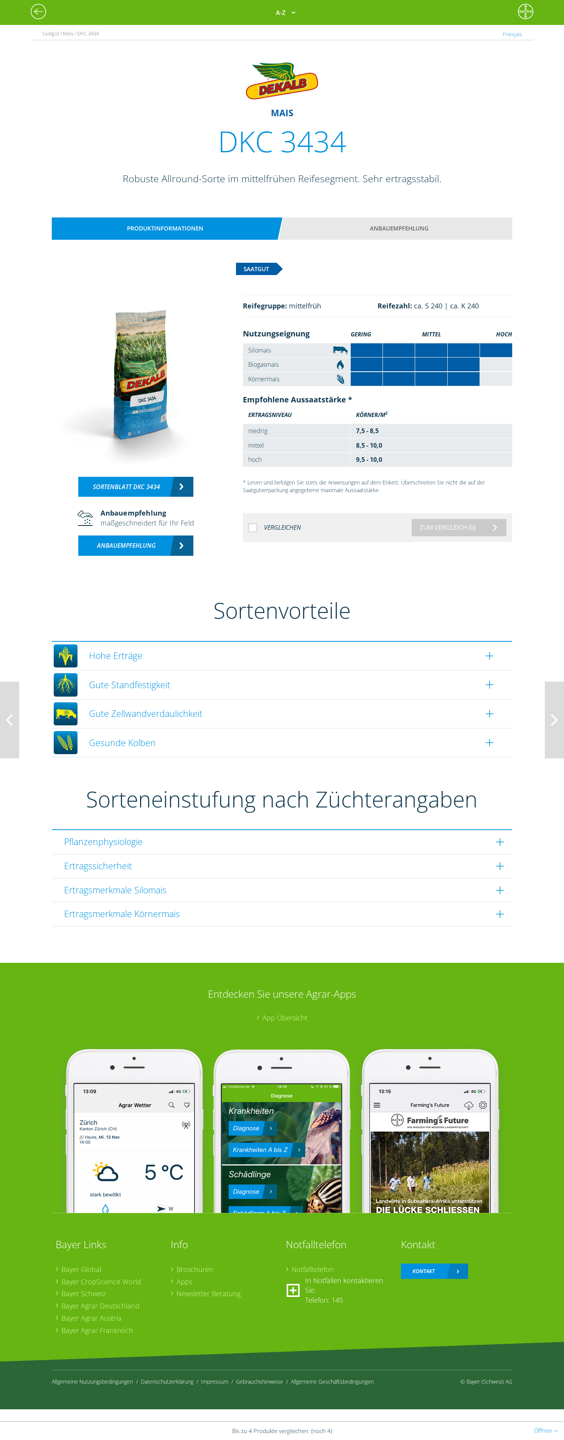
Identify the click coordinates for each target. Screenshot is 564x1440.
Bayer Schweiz (83, 1293)
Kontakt (423, 1271)
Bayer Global (81, 1269)
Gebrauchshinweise (259, 1381)
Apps (184, 1281)
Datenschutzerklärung (167, 1381)
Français (512, 34)
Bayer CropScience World (101, 1281)
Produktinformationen (165, 228)
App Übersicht (284, 1017)
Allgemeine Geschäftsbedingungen (332, 1381)
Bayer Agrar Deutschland (100, 1305)
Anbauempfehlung (399, 228)
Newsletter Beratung (208, 1293)
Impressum (214, 1381)
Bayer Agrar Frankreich (97, 1330)
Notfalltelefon (313, 1269)
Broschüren (194, 1269)
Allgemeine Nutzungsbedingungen (92, 1381)
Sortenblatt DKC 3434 (126, 487)
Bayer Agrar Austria (91, 1318)
